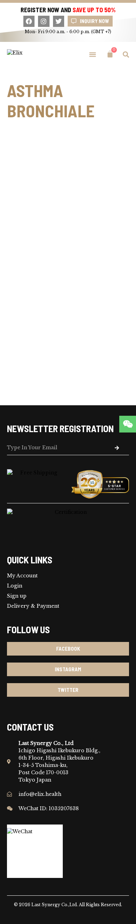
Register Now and (68, 10)
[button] (92, 54)
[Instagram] (43, 21)
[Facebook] (29, 21)
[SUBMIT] (117, 448)
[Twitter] (58, 21)
